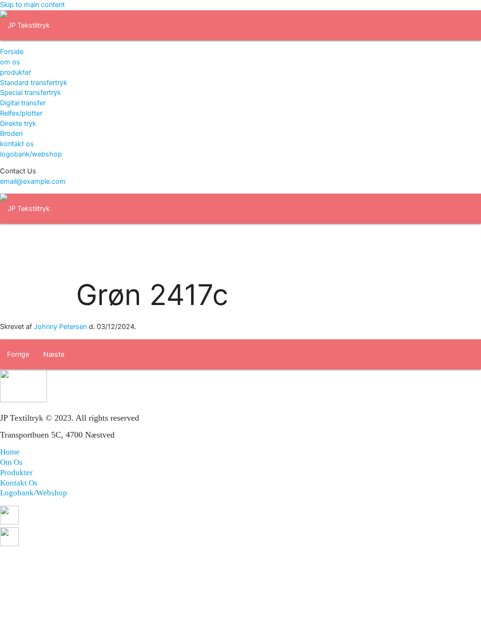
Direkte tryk (18, 123)
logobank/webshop (31, 154)
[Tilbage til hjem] (25, 25)
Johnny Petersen (60, 326)
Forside (11, 51)
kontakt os (17, 144)
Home (10, 451)
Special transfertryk (30, 92)
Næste (53, 354)
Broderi (11, 133)
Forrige (18, 354)
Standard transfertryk (33, 82)
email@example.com (33, 181)
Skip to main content (32, 4)
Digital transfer (23, 103)
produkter (15, 72)
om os (10, 62)
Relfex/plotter (21, 113)
